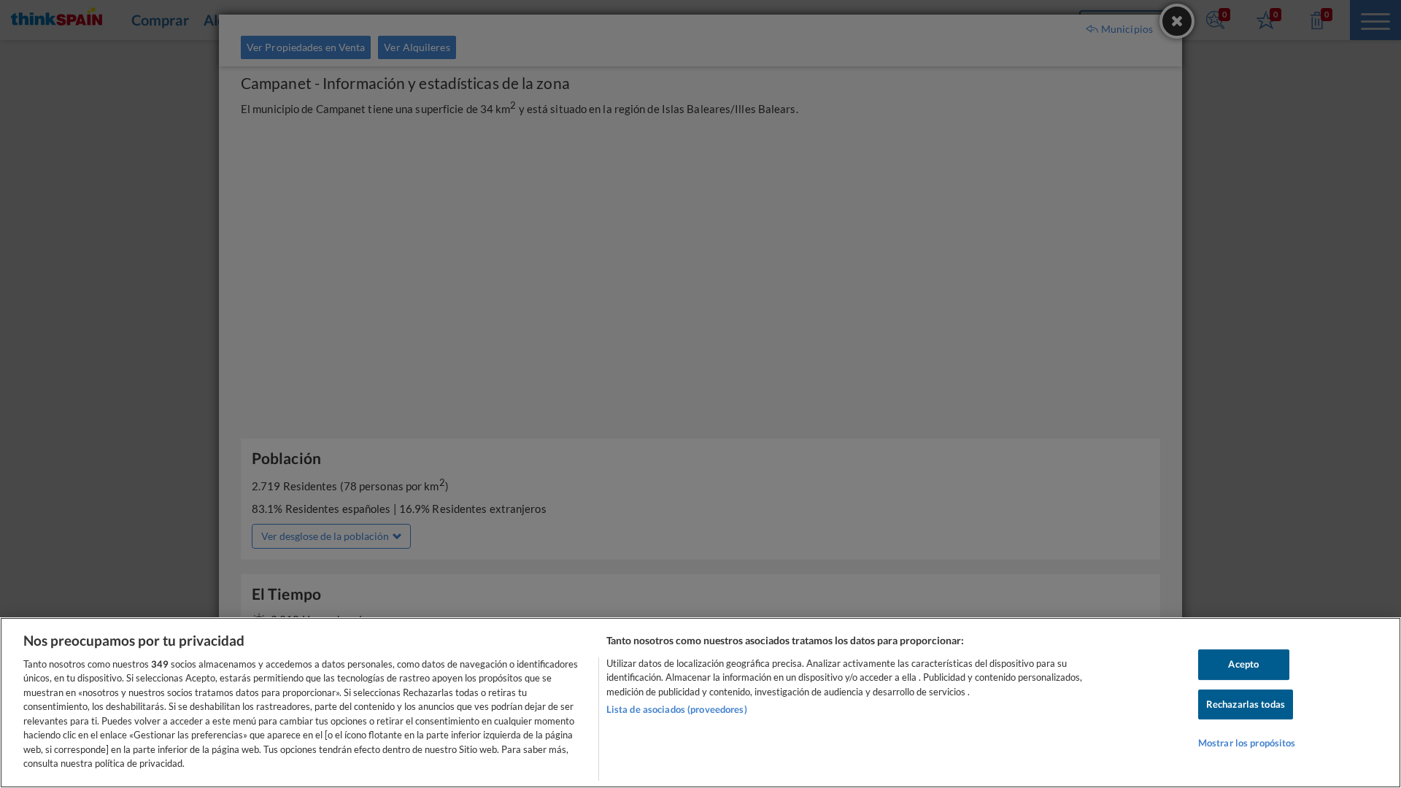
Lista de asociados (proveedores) (676, 709)
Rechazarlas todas (1245, 704)
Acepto (1243, 664)
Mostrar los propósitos (1247, 743)
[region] (700, 702)
